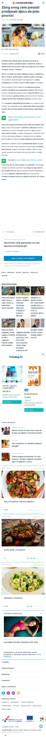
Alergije (14, 440)
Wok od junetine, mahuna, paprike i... (20, 501)
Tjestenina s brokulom (13, 598)
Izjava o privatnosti (9, 686)
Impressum (6, 680)
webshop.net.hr (26, 706)
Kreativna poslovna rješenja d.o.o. (13, 732)
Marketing (5, 674)
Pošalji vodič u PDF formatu (23, 258)
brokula (26, 272)
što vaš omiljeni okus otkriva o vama (28, 160)
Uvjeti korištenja (8, 668)
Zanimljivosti (14, 54)
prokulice (34, 272)
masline (4, 275)
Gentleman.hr (15, 702)
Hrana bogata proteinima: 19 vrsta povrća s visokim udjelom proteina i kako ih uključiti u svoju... (27, 459)
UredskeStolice (6, 706)
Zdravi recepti (6, 709)
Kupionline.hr (37, 706)
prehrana (11, 272)
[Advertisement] (23, 208)
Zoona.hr (16, 706)
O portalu (5, 662)
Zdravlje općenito (18, 427)
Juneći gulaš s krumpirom (14, 550)
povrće (19, 272)
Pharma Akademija (27, 702)
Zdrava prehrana (18, 453)
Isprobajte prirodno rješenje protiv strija (21, 642)
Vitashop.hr (5, 702)
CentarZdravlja (23, 3)
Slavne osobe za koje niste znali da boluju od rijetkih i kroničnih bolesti (27, 431)
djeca (4, 272)
